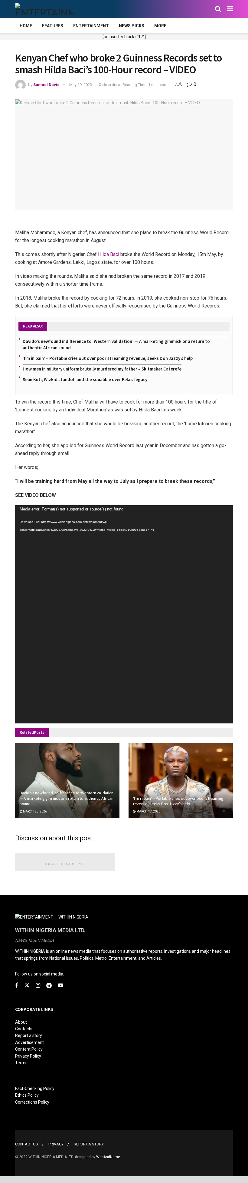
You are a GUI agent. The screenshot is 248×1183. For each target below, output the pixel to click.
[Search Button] (218, 9)
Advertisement (29, 1042)
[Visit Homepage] (44, 9)
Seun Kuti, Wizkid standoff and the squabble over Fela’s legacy (85, 379)
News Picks (131, 25)
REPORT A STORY (89, 1144)
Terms (21, 1062)
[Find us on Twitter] (27, 985)
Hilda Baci (108, 254)
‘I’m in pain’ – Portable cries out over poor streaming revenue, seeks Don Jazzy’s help (108, 358)
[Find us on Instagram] (38, 985)
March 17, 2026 (148, 811)
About (21, 1022)
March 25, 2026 (34, 811)
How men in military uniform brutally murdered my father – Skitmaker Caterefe (102, 369)
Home (26, 25)
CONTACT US (26, 1144)
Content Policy (29, 1049)
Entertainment (91, 25)
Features (52, 25)
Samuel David (46, 84)
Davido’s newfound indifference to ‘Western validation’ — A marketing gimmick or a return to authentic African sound (67, 798)
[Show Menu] (230, 9)
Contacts (23, 1028)
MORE (160, 25)
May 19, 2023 (80, 84)
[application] (124, 614)
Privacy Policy (28, 1056)
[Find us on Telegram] (49, 985)
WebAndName (108, 1157)
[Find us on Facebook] (16, 985)
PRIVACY (56, 1144)
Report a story (28, 1035)
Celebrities (109, 84)
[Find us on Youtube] (60, 985)
